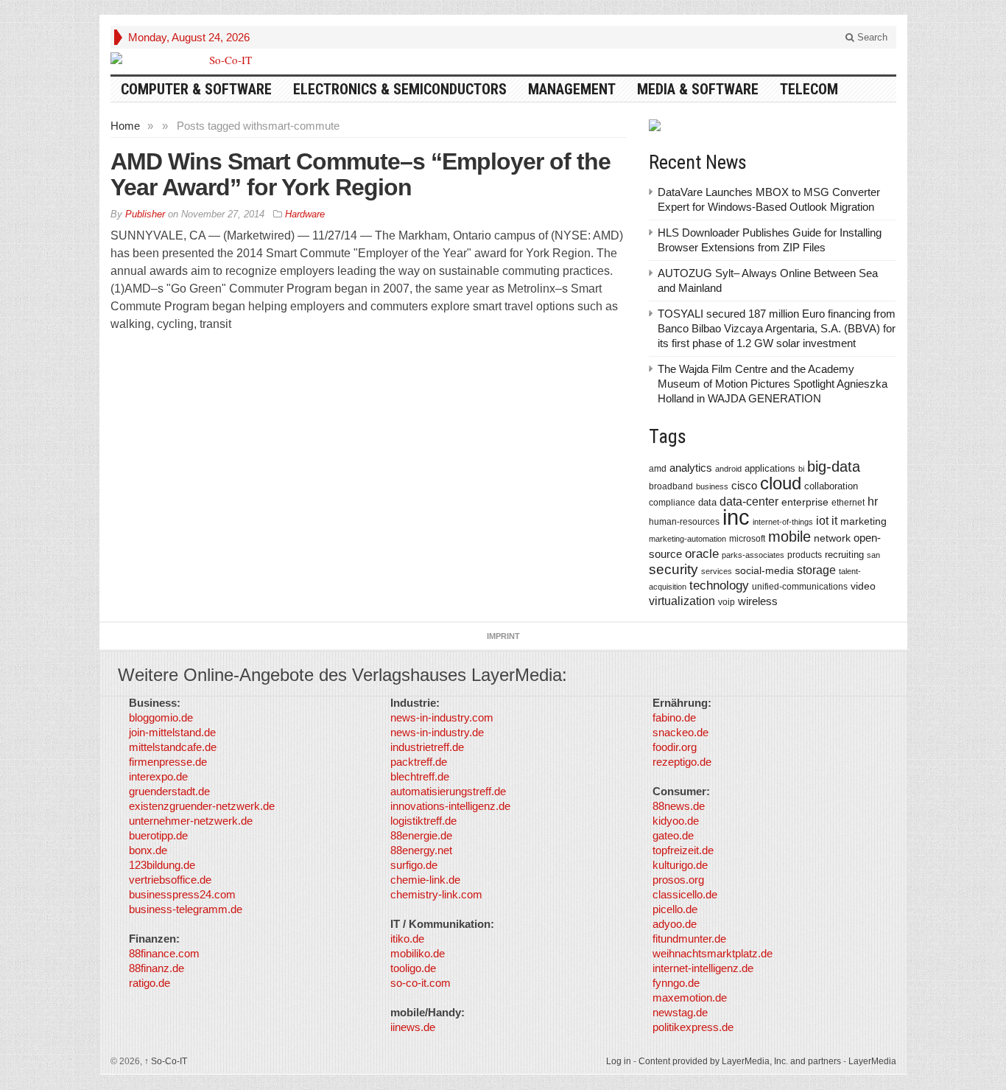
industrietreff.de (427, 747)
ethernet (848, 502)
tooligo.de (413, 968)
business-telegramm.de (185, 909)
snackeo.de (680, 732)
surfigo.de (413, 865)
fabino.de (674, 717)
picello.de (675, 909)
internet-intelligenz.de (703, 968)
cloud (780, 483)
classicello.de (685, 894)
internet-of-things (783, 521)
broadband (671, 486)
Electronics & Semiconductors (400, 89)
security (673, 569)
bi (801, 468)
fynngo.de (676, 983)
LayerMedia (872, 1061)
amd (657, 469)
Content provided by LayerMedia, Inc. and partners (740, 1061)
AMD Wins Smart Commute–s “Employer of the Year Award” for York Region (360, 174)
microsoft (747, 539)
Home (125, 125)
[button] (32, 1057)
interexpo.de (158, 776)
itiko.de (407, 938)
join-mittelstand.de (172, 732)
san (873, 555)
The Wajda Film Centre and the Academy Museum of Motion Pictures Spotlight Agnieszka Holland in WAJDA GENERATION (772, 384)
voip (726, 602)
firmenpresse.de (168, 761)
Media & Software (698, 89)
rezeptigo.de (682, 761)
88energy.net (421, 850)
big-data (833, 466)
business (712, 486)
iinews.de (412, 1027)
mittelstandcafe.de (173, 747)
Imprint (503, 636)
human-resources (684, 521)
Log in (618, 1061)
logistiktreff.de (423, 820)
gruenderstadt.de (169, 791)
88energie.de (421, 835)
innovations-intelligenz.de (450, 806)
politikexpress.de (693, 1027)
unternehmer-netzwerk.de (191, 820)
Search (870, 37)
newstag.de (680, 1012)
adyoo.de (675, 924)
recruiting (844, 554)
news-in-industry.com (441, 717)
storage (816, 570)
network (832, 538)
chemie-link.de (425, 879)
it (834, 520)
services (716, 571)
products (804, 554)
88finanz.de (156, 968)
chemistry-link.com (436, 894)
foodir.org (675, 747)
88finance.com (164, 953)
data (707, 502)
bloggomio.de (161, 717)
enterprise (805, 502)
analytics (690, 467)
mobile (789, 536)
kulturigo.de (680, 865)
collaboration (831, 486)
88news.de (679, 806)
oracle (702, 553)
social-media (764, 570)
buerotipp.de (158, 835)
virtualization (682, 601)
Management (572, 89)
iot (822, 520)
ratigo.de (149, 983)
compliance (672, 502)
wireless (758, 601)
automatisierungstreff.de (448, 791)
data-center (749, 501)
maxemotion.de (690, 997)
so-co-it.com (420, 983)
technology (719, 586)
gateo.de (673, 835)
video (863, 586)
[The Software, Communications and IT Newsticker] (224, 59)
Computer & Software (196, 89)
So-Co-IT (165, 1061)
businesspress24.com (182, 894)
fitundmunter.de (689, 938)
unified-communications (800, 586)
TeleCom (809, 89)
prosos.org (678, 879)
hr (873, 501)
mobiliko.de (417, 953)
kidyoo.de (676, 820)
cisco (744, 485)
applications (770, 468)
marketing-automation (687, 538)
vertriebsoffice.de (170, 879)
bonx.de (148, 850)
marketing (863, 521)
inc (736, 517)
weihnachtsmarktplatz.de (713, 953)
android (728, 468)
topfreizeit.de (683, 850)
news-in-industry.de (437, 732)
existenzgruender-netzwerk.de (202, 806)
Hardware (305, 214)
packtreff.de (418, 761)
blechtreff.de (419, 776)
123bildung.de (162, 865)
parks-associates (753, 555)
